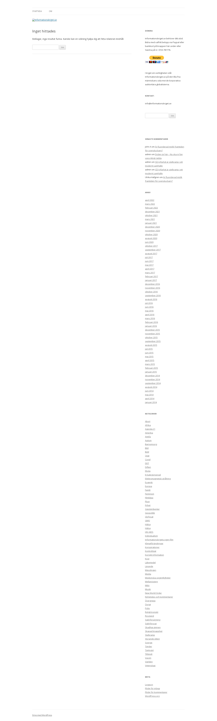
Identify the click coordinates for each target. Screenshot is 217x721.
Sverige (148, 642)
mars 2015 (150, 364)
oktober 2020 (151, 234)
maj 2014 (149, 394)
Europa (148, 486)
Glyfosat (149, 516)
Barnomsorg (151, 444)
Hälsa (148, 524)
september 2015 (153, 341)
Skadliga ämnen (153, 627)
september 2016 (153, 295)
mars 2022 (150, 204)
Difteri (148, 467)
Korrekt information (154, 554)
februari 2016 (151, 322)
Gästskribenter (152, 509)
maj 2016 (149, 310)
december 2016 (152, 284)
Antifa (148, 436)
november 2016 (152, 287)
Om (50, 11)
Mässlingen (150, 570)
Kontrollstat (150, 551)
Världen (149, 661)
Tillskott (148, 654)
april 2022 (149, 200)
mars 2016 (150, 318)
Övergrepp (150, 600)
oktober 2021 (151, 215)
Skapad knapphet (153, 631)
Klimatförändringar (154, 543)
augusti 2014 (151, 387)
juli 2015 (149, 348)
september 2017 (153, 249)
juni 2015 (149, 352)
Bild (147, 448)
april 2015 (149, 360)
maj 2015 (149, 356)
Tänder (148, 646)
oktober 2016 (151, 291)
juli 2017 (149, 257)
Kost (147, 558)
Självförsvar (151, 623)
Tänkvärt (149, 650)
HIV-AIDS (149, 532)
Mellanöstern (151, 581)
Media (148, 574)
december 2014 (152, 375)
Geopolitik (150, 513)
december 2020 (152, 226)
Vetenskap (150, 665)
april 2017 (149, 268)
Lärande (149, 566)
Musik (148, 589)
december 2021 (152, 211)
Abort (147, 421)
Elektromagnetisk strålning (158, 478)
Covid (147, 459)
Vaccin (148, 657)
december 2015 (152, 329)
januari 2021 (151, 223)
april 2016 (149, 314)
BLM (147, 451)
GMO (147, 520)
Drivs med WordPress (42, 715)
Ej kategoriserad (153, 474)
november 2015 (152, 333)
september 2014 (153, 383)
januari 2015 (151, 371)
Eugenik (149, 482)
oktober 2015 (151, 337)
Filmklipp (149, 497)
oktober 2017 (151, 245)
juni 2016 (149, 307)
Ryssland (149, 616)
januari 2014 (151, 402)
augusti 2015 (151, 345)
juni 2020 (149, 242)
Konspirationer (152, 547)
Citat (147, 455)
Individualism (151, 535)
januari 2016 (151, 326)
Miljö (147, 585)
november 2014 (152, 379)
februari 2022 (151, 207)
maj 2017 (149, 265)
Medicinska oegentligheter (158, 577)
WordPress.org (152, 696)
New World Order (153, 593)
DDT (147, 463)
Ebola (147, 471)
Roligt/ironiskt (151, 612)
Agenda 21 (150, 429)
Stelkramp (150, 635)
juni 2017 (149, 261)
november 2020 (152, 230)
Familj (147, 490)
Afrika (148, 425)
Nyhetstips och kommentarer (159, 596)
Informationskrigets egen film (159, 539)
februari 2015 (151, 368)
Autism (148, 440)
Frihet (147, 505)
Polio (147, 608)
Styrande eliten (152, 638)
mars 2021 (150, 219)
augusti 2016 (151, 299)
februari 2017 (151, 276)
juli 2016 (149, 303)
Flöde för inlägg (152, 688)
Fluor (147, 501)
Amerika (149, 432)
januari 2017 (151, 280)
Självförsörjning (152, 619)
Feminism (149, 493)
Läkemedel (150, 562)
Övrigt (148, 604)
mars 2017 (150, 272)
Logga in (149, 684)
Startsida (37, 11)
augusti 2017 (151, 253)
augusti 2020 (151, 238)
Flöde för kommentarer (156, 692)
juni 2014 (149, 390)
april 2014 (149, 398)
